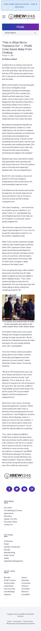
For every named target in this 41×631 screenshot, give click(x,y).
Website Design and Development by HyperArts (20, 623)
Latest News (9, 586)
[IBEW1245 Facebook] (9, 489)
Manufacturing (9, 552)
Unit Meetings (9, 592)
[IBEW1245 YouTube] (24, 489)
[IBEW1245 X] (16, 489)
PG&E (6, 544)
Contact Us (8, 525)
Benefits (7, 577)
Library (24, 577)
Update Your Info (10, 519)
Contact (9, 621)
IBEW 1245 (20, 477)
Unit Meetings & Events (13, 510)
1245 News (8, 541)
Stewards (25, 580)
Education (8, 516)
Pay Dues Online (10, 522)
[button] (20, 33)
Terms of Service (28, 621)
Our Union (8, 508)
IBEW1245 (23, 17)
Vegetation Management (13, 561)
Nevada (7, 550)
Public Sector (9, 555)
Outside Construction (12, 547)
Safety (6, 558)
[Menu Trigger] (4, 17)
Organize (7, 594)
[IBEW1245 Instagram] (32, 489)
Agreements (8, 513)
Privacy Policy (17, 621)
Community (25, 583)
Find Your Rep (9, 589)
